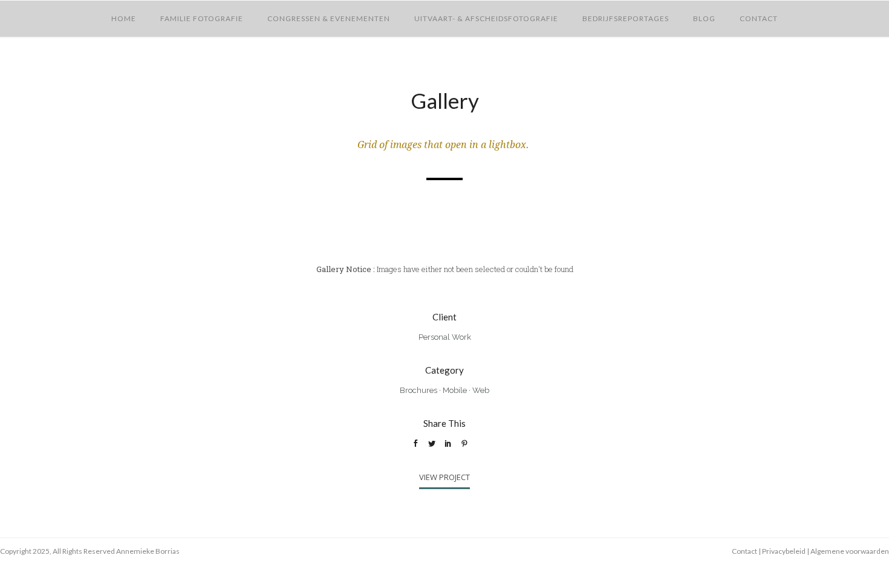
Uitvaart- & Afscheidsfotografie (486, 18)
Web (480, 390)
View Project (444, 477)
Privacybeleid (784, 551)
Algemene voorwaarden (849, 551)
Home (123, 18)
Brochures (418, 390)
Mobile (455, 390)
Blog (704, 18)
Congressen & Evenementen (328, 18)
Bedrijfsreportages (625, 18)
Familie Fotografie (201, 18)
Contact (759, 18)
